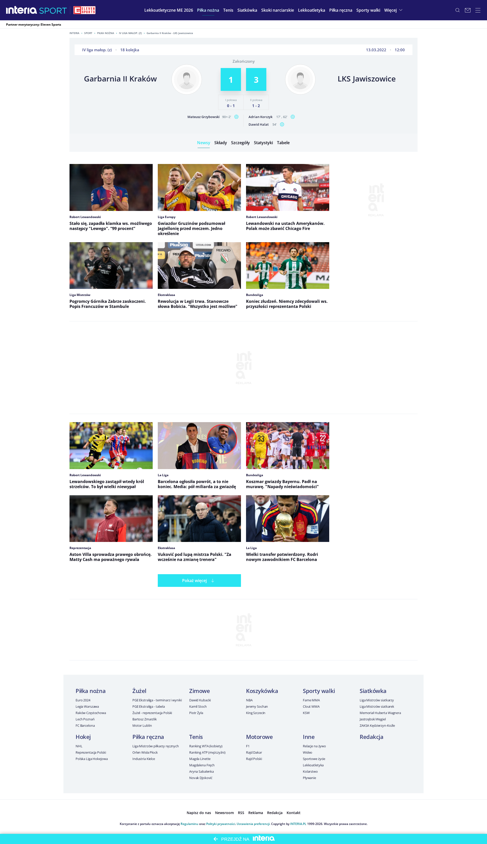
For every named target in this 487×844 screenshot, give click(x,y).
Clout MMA (311, 706)
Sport (88, 33)
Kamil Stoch (198, 706)
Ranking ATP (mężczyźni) (207, 752)
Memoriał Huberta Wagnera (380, 712)
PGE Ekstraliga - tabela (148, 706)
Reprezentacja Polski (91, 752)
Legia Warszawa (87, 706)
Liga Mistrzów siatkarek (377, 706)
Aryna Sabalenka (201, 771)
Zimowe (199, 690)
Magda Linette (200, 758)
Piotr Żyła (196, 712)
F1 (248, 746)
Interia (74, 33)
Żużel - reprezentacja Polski (152, 712)
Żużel (139, 690)
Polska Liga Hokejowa (92, 758)
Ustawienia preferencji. (253, 824)
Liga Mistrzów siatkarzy (377, 700)
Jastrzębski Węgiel (373, 719)
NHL (79, 746)
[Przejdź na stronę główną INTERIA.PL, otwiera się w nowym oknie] (21, 10)
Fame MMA (311, 700)
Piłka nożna (105, 33)
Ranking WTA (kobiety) (205, 746)
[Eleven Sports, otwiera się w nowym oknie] (84, 10)
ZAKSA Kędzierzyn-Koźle (377, 725)
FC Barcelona (85, 725)
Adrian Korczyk (260, 116)
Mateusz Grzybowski (203, 116)
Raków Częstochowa (91, 712)
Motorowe (259, 736)
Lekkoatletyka (313, 765)
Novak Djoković (200, 777)
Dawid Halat (259, 124)
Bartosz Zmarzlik (144, 719)
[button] (208, 10)
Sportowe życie (314, 758)
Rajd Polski (254, 758)
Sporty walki (319, 690)
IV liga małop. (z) (130, 33)
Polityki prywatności (220, 824)
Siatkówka (373, 690)
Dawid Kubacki (200, 700)
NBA (249, 700)
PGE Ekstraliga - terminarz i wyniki (157, 700)
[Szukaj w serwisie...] (458, 10)
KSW (306, 712)
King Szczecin (255, 712)
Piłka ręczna (148, 736)
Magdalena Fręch (202, 765)
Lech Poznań (85, 719)
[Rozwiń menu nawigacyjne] (478, 10)
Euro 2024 (83, 700)
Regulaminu (189, 824)
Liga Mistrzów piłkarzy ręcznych (155, 746)
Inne (309, 736)
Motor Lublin (142, 725)
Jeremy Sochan (257, 706)
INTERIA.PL (298, 824)
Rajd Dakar (254, 752)
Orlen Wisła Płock (145, 752)
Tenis (196, 736)
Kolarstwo (310, 771)
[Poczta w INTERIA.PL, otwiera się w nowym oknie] (468, 10)
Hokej (83, 736)
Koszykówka (262, 690)
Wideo (307, 752)
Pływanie (309, 777)
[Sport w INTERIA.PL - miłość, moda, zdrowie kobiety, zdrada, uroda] (53, 10)
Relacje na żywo (314, 746)
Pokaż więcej (194, 580)
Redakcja (371, 736)
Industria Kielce (143, 758)
